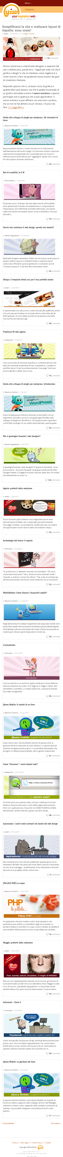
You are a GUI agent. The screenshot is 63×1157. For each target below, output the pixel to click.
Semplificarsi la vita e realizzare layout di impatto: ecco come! (31, 28)
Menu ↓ (28, 3)
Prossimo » (56, 1123)
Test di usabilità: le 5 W (13, 172)
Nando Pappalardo (12, 236)
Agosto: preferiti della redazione (17, 488)
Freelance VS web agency (14, 331)
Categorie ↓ (30, 9)
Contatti (48, 1143)
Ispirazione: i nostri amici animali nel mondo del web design (30, 823)
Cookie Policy (37, 1143)
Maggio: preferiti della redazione (18, 942)
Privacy (14, 1143)
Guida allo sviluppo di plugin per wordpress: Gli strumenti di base (30, 119)
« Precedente (8, 1123)
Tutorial (31, 34)
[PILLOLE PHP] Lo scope (14, 883)
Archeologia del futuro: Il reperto (18, 540)
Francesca (8, 549)
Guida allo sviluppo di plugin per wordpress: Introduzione (29, 384)
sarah (6, 34)
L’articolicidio (9, 645)
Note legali (24, 1143)
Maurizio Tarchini (11, 126)
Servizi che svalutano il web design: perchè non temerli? (28, 227)
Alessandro (9, 340)
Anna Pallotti (10, 181)
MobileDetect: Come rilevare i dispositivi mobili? (25, 592)
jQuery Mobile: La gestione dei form (19, 1061)
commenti (52, 58)
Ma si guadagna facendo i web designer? (22, 436)
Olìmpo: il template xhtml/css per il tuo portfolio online (28, 279)
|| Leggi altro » (16, 107)
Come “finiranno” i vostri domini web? (20, 764)
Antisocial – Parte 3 (12, 1002)
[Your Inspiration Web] (40, 1147)
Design (25, 34)
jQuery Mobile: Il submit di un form (19, 704)
